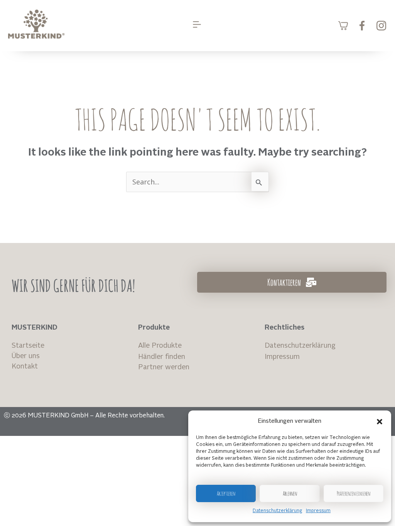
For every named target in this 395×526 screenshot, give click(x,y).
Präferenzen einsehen (353, 493)
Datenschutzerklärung (277, 511)
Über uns (26, 356)
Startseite (28, 345)
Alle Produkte (160, 345)
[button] (379, 421)
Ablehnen (290, 493)
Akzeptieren (226, 493)
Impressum (318, 511)
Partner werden (163, 367)
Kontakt (25, 366)
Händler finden (161, 356)
